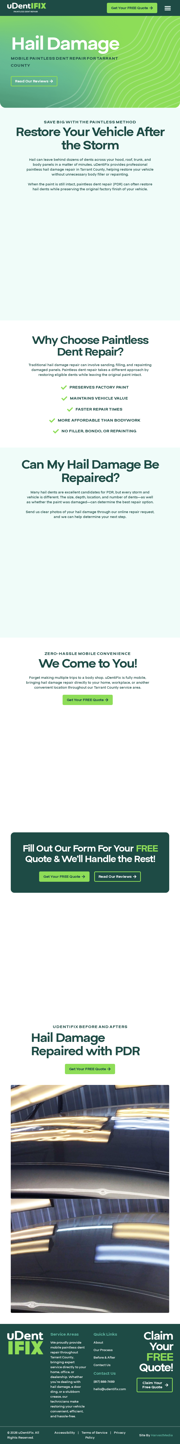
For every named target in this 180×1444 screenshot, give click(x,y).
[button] (168, 8)
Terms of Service (94, 1432)
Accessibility (64, 1432)
